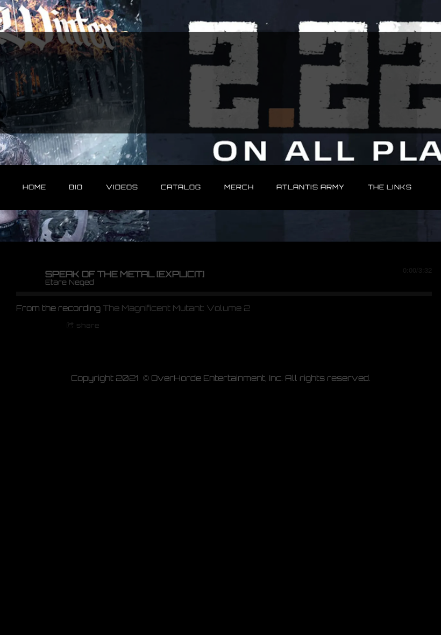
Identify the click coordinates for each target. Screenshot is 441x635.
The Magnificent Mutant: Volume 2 (176, 308)
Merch (239, 187)
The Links (390, 187)
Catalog (181, 187)
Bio (76, 187)
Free (35, 325)
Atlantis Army (310, 187)
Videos (122, 187)
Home (34, 187)
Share (87, 325)
